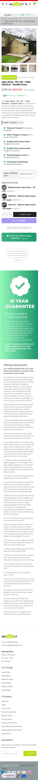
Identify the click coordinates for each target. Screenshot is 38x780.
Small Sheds (6, 683)
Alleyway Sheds (7, 679)
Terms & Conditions (9, 712)
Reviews (19, 260)
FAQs (4, 705)
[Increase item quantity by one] (10, 214)
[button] (6, 4)
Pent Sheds (6, 676)
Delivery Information (17, 251)
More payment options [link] (19, 227)
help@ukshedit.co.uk (14, 645)
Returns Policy (7, 716)
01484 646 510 (12, 642)
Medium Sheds (7, 686)
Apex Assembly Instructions (12, 730)
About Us (5, 701)
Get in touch (6, 708)
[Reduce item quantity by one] (3, 214)
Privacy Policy (7, 719)
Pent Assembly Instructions (12, 726)
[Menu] (2, 4)
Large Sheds (6, 690)
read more (24, 238)
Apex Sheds (6, 672)
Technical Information (17, 255)
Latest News (6, 734)
